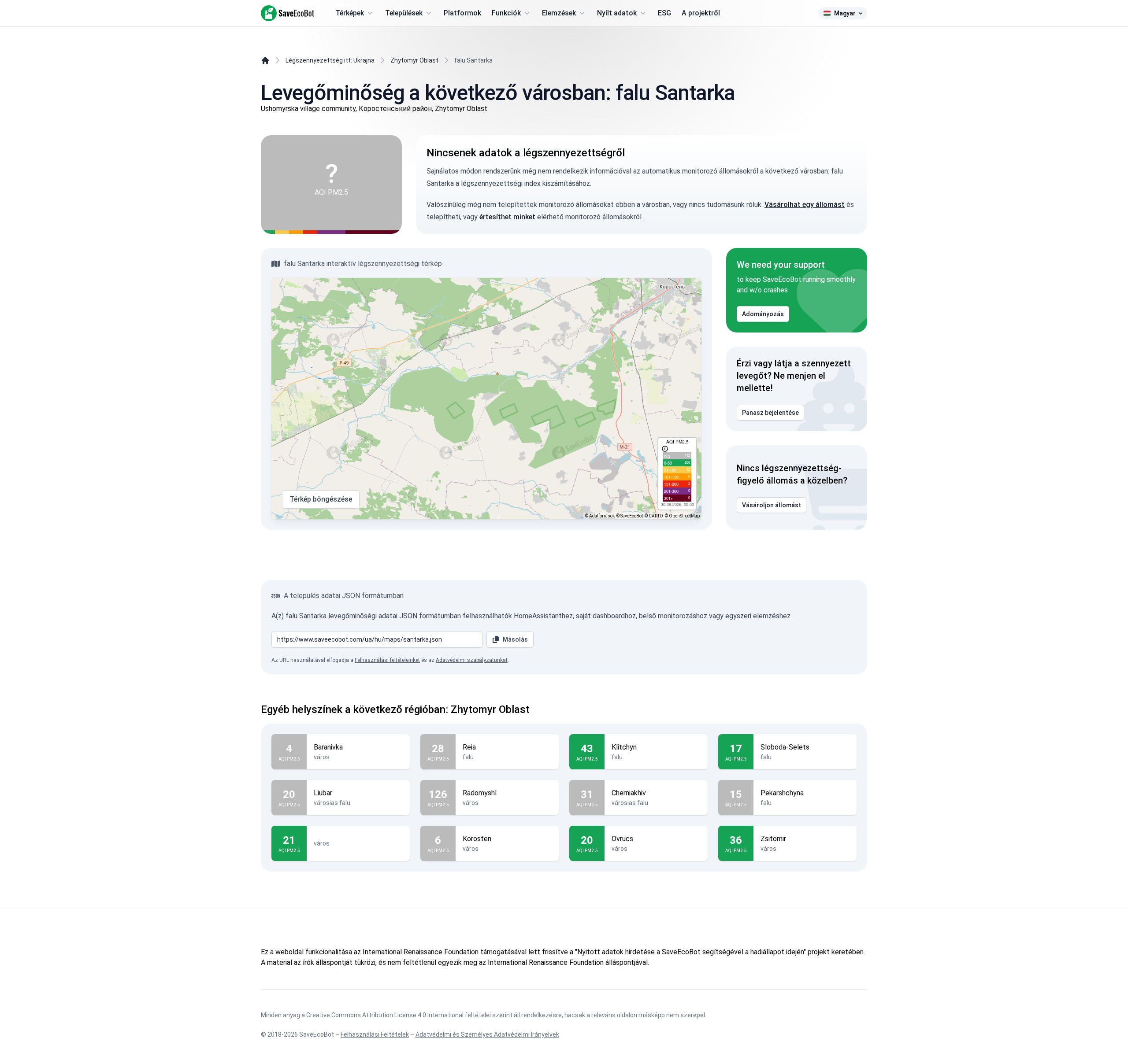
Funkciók (506, 13)
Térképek (349, 13)
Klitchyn (624, 747)
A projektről (701, 13)
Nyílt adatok (617, 13)
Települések (404, 13)
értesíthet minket (507, 217)
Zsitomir (773, 839)
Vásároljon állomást (771, 505)
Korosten (477, 839)
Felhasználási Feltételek (375, 1034)
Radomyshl (480, 793)
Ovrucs (622, 839)
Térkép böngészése (320, 499)
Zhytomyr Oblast (414, 60)
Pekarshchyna (782, 793)
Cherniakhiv (629, 793)
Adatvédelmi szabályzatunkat (472, 660)
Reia (469, 747)
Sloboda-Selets (785, 747)
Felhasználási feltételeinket (387, 660)
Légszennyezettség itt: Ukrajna (330, 60)
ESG (664, 13)
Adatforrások (602, 515)
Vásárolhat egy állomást (804, 204)
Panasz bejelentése (770, 412)
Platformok (462, 13)
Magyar (845, 13)
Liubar (323, 793)
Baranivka (328, 747)
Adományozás (763, 314)
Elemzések (559, 13)
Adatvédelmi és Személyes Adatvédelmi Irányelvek (487, 1034)
